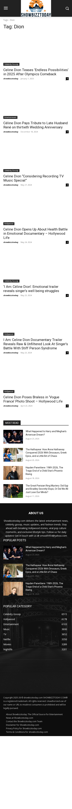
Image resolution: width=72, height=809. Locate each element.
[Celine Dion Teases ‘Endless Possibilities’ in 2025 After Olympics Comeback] (36, 49)
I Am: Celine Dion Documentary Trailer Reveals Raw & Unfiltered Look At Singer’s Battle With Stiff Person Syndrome (35, 344)
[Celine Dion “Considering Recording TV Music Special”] (36, 155)
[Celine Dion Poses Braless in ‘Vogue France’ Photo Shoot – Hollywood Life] (36, 376)
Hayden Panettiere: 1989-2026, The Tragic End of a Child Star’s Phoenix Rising (44, 470)
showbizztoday (10, 78)
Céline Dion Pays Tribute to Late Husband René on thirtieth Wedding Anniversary (35, 125)
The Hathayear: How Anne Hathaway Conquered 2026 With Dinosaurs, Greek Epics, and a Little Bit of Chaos (46, 452)
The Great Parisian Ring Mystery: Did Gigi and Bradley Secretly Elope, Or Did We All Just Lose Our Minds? (47, 489)
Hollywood (8, 223)
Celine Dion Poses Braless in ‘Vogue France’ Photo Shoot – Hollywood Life (33, 399)
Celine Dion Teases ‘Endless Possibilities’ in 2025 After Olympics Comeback (35, 72)
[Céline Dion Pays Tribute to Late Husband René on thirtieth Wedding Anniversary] (36, 102)
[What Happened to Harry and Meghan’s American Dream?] (13, 437)
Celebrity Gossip (11, 64)
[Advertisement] (36, 772)
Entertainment (10, 117)
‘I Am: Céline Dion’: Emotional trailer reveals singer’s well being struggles (31, 289)
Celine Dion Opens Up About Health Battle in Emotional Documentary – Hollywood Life (35, 233)
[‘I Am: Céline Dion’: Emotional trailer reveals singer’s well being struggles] (36, 266)
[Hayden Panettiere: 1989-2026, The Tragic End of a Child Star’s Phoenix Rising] (13, 473)
